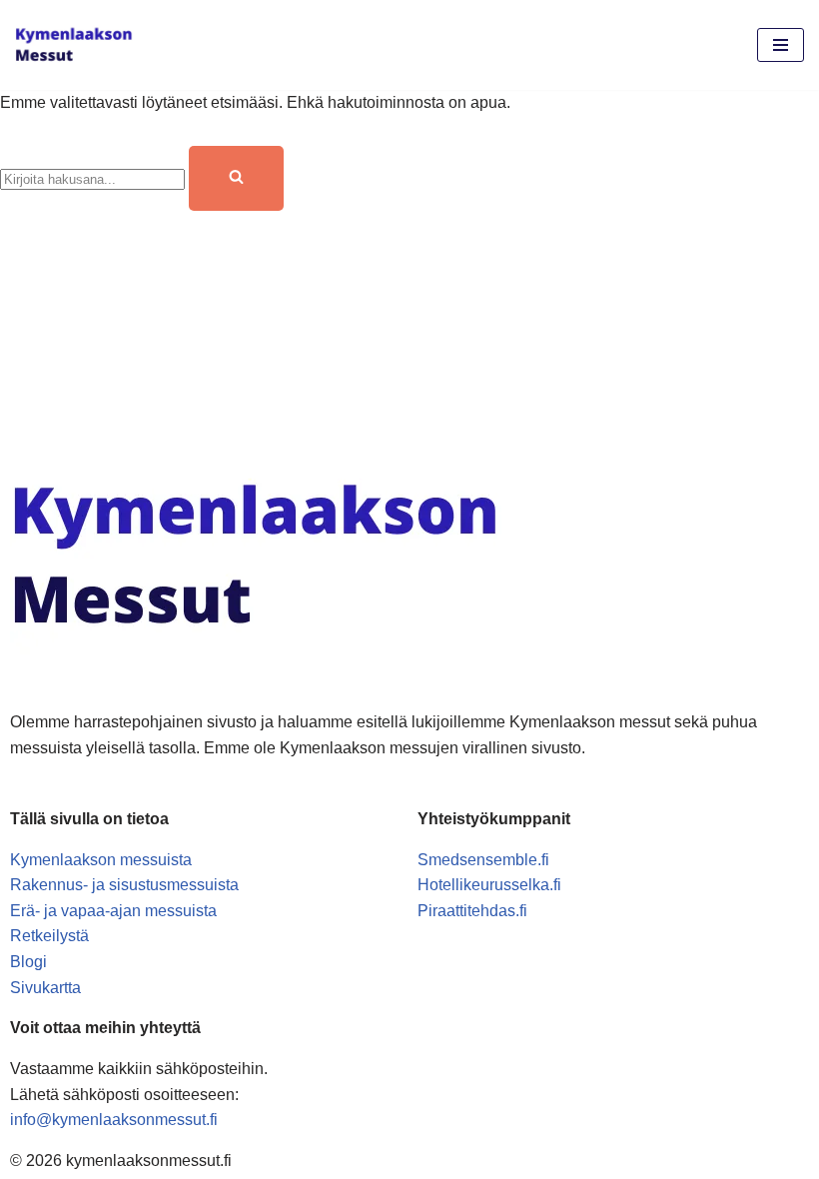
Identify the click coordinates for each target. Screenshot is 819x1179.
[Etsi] (236, 179)
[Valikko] (780, 45)
